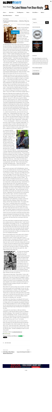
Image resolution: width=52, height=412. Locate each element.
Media (42, 12)
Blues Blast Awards (7, 15)
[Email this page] (7, 333)
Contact (17, 15)
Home (4, 12)
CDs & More (35, 12)
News (28, 12)
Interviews (8, 342)
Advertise (11, 12)
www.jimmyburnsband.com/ (17, 331)
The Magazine (20, 12)
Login (26, 370)
